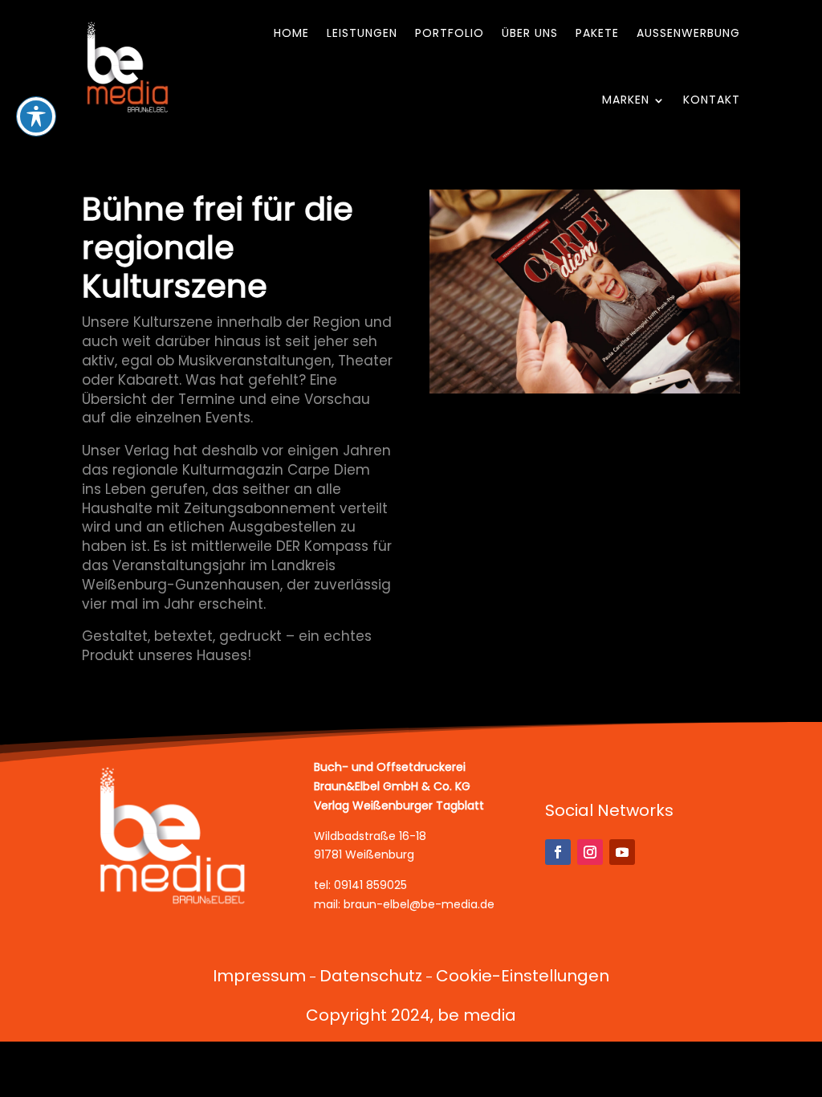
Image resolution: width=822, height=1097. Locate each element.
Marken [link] (625, 100)
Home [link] (291, 33)
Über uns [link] (530, 33)
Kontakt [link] (711, 100)
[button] (558, 852)
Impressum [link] (259, 975)
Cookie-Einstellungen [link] (522, 975)
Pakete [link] (597, 33)
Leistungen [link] (362, 33)
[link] (128, 66)
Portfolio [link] (449, 33)
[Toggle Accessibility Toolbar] (36, 116)
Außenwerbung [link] (688, 33)
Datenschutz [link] (370, 975)
